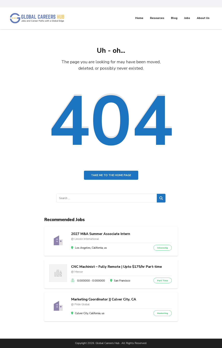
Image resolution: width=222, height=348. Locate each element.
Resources (157, 18)
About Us (203, 18)
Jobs (187, 18)
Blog (174, 18)
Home (139, 18)
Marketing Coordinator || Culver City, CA (103, 299)
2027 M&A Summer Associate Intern (100, 234)
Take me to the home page (111, 175)
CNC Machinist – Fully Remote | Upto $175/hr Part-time (116, 266)
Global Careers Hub (107, 343)
